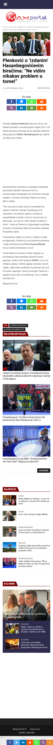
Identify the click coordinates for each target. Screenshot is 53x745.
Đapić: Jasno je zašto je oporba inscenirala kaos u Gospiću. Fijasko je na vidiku (33, 629)
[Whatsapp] (31, 101)
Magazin (21, 543)
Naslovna (12, 27)
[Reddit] (41, 101)
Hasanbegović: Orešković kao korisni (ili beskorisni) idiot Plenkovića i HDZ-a (24, 418)
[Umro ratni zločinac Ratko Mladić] (9, 516)
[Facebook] (11, 101)
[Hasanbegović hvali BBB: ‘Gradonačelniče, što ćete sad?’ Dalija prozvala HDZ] (26, 441)
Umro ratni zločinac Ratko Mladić (33, 514)
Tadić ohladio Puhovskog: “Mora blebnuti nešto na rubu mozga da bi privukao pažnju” (34, 563)
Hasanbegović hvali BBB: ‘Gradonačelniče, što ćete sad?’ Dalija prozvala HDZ (25, 460)
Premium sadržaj (25, 527)
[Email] (31, 108)
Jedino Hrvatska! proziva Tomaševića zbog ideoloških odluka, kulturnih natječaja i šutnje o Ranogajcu (26, 376)
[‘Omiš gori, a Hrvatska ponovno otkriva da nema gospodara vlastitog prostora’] (12, 644)
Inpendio (30, 732)
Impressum (35, 729)
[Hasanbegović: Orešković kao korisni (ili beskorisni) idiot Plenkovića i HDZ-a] (26, 399)
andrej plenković (19, 325)
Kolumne (25, 624)
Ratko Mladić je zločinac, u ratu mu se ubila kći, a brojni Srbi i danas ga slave (33, 501)
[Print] (41, 108)
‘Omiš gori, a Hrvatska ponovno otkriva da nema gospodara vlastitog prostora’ (34, 645)
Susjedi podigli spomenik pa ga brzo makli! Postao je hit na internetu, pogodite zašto (34, 548)
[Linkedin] (21, 108)
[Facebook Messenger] (21, 101)
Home (5, 27)
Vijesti (21, 496)
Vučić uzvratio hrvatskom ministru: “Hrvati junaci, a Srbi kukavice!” (33, 531)
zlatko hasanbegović (14, 329)
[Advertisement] (26, 163)
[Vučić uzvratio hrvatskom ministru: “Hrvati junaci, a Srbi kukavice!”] (9, 531)
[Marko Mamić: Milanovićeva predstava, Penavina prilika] (26, 605)
